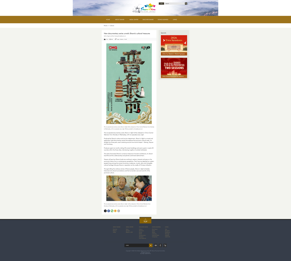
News (127, 229)
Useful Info (167, 236)
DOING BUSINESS (156, 227)
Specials (163, 33)
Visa (166, 229)
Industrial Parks (155, 235)
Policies (153, 232)
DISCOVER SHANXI (143, 227)
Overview (115, 229)
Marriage (167, 233)
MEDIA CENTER (129, 227)
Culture (112, 25)
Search (186, 3)
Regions (115, 230)
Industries (154, 233)
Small (125, 39)
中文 (161, 3)
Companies (154, 236)
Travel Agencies (142, 238)
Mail (112, 39)
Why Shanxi (154, 229)
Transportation (142, 235)
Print (107, 39)
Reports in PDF (129, 232)
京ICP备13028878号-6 (145, 253)
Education (167, 230)
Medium (122, 39)
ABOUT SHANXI (116, 227)
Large (118, 39)
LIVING (166, 227)
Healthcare (167, 232)
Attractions (141, 230)
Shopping (141, 236)
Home (105, 25)
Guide (153, 230)
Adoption (167, 235)
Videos (114, 232)
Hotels (140, 233)
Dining (140, 232)
